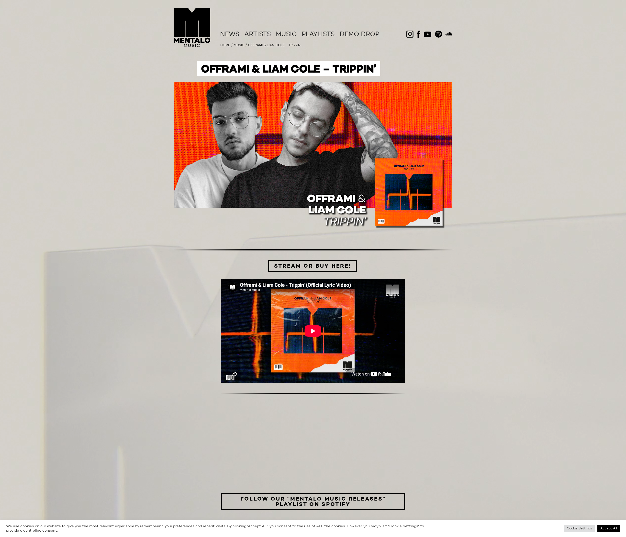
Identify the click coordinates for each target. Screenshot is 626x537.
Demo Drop (359, 35)
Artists (257, 35)
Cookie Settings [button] (579, 528)
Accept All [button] (608, 528)
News (229, 35)
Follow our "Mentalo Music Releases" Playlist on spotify (313, 501)
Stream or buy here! (312, 266)
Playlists (318, 35)
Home (225, 45)
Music (286, 35)
